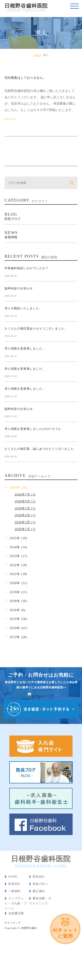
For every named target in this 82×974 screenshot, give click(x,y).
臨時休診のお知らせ (19, 288)
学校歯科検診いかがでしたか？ (27, 268)
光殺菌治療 (16, 913)
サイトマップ (13, 923)
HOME (37, 55)
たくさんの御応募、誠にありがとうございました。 (41, 448)
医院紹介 (39, 876)
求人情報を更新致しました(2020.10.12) (32, 428)
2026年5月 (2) (25, 508)
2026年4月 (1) (25, 515)
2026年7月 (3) (25, 494)
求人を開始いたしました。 (23, 308)
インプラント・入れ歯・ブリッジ (16, 903)
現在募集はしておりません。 (25, 77)
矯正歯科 (39, 891)
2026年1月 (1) (25, 529)
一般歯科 (14, 891)
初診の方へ (40, 883)
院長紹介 (14, 883)
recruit (17, 69)
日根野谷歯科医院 (26, 7)
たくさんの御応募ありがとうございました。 (36, 328)
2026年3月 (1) (25, 522)
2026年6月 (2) (25, 501)
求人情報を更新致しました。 (25, 348)
